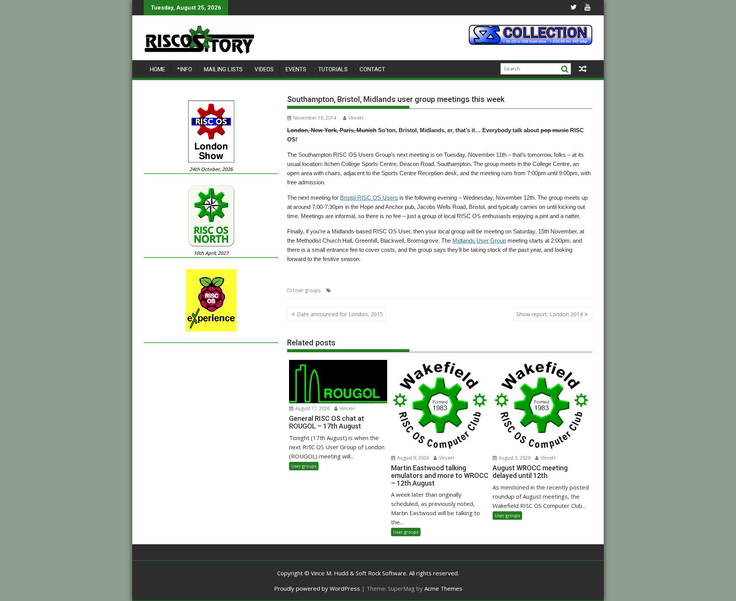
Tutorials (333, 69)
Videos (264, 69)
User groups (306, 290)
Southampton (463, 290)
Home (157, 69)
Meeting (384, 290)
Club (368, 290)
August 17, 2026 (312, 408)
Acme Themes (443, 588)
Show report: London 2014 (549, 314)
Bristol (340, 290)
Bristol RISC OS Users (369, 197)
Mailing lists (223, 69)
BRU (355, 290)
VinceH (355, 118)
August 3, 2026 (514, 458)
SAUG (439, 290)
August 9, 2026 (412, 458)
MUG (424, 290)
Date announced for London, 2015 (340, 314)
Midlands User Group (479, 240)
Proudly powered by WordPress (317, 588)
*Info (184, 69)
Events (296, 69)
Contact (372, 69)
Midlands (406, 290)
